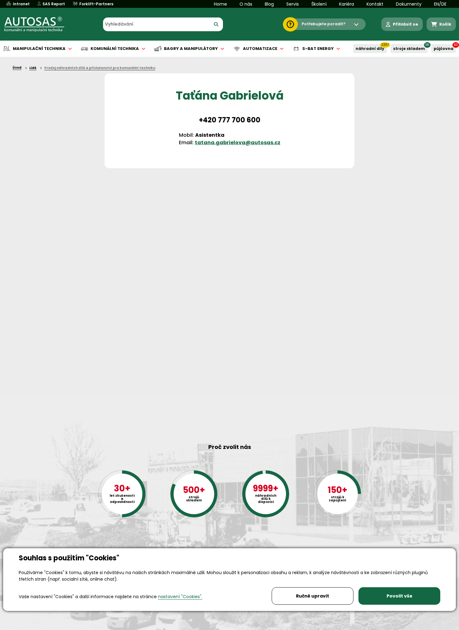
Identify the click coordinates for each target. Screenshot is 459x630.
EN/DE (440, 4)
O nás (245, 4)
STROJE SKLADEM (409, 48)
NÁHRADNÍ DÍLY (370, 48)
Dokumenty (409, 4)
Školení (319, 4)
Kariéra (346, 4)
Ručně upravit (312, 596)
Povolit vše (399, 596)
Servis (292, 4)
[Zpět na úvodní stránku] (38, 24)
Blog (269, 4)
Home (220, 4)
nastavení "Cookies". (180, 596)
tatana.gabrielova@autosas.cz (237, 142)
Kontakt (375, 4)
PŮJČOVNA (443, 48)
